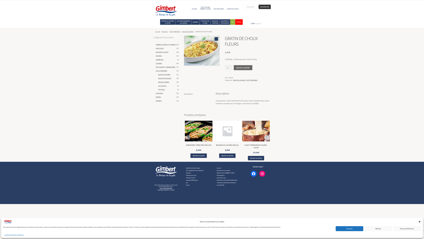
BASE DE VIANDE (163, 82)
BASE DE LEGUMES (188, 32)
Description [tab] (188, 94)
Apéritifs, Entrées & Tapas (193, 168)
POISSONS (159, 93)
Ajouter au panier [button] (199, 156)
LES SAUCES (162, 86)
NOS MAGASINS (219, 9)
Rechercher (264, 7)
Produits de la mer (191, 175)
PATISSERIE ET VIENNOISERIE (165, 67)
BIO (233, 22)
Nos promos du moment (223, 170)
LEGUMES (159, 63)
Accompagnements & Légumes (195, 170)
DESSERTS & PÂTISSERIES (225, 22)
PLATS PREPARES (174, 32)
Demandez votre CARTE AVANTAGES (227, 180)
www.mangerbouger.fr (166, 188)
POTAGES (161, 90)
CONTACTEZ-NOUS (233, 9)
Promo (188, 185)
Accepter (349, 229)
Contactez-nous (221, 178)
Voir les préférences (407, 229)
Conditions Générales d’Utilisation (14, 235)
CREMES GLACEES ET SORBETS (166, 45)
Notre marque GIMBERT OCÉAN (205, 8)
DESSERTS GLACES (162, 52)
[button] (419, 222)
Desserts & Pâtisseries (192, 180)
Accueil (157, 32)
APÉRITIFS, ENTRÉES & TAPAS (167, 22)
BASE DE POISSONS (164, 78)
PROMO (238, 22)
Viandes (188, 173)
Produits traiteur (190, 178)
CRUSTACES (160, 48)
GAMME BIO (159, 60)
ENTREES (159, 56)
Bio (187, 182)
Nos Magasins (220, 175)
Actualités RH (220, 185)
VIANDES (195, 22)
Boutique (165, 32)
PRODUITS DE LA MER (205, 22)
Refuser (378, 229)
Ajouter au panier (243, 67)
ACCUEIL (194, 9)
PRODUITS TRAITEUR (215, 22)
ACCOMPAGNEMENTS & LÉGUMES (183, 22)
